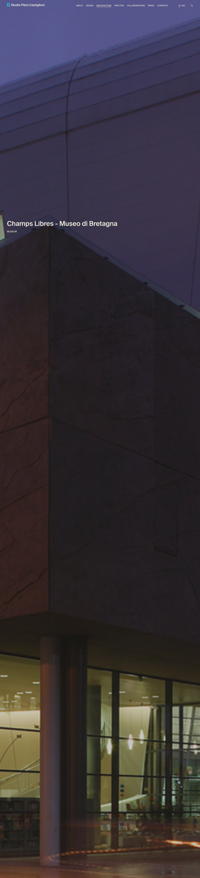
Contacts (162, 5)
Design (89, 5)
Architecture (103, 5)
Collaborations (136, 5)
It (179, 5)
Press (151, 5)
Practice (119, 5)
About (79, 5)
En (183, 5)
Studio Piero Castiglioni (27, 5)
